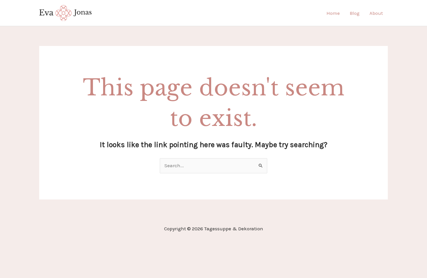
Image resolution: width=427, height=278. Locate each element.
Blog (355, 13)
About (376, 13)
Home (333, 13)
